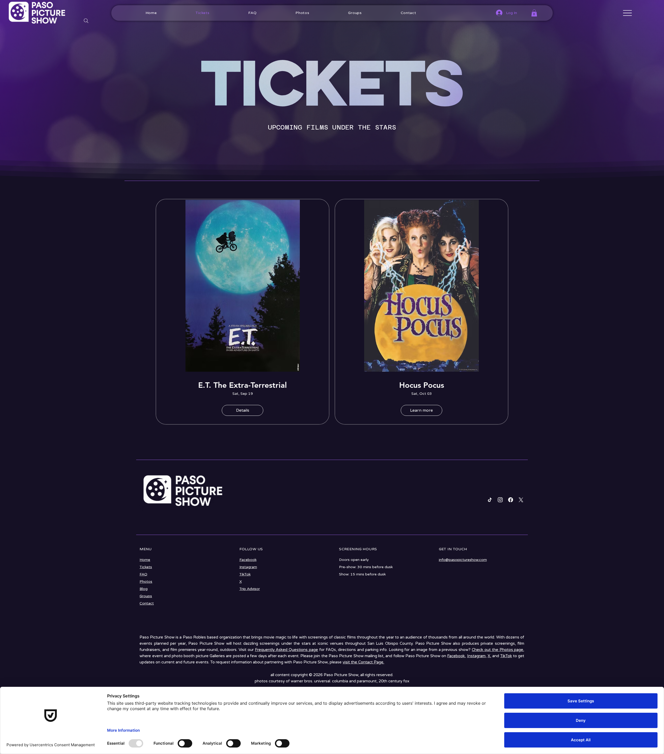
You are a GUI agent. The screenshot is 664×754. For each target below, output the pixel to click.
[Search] (86, 21)
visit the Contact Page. (363, 662)
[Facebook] (510, 500)
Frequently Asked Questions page (286, 649)
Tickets (146, 567)
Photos (146, 581)
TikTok (245, 574)
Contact (147, 603)
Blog (144, 589)
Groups (146, 596)
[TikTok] (490, 500)
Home (145, 560)
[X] (521, 500)
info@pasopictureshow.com (463, 560)
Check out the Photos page (497, 649)
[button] (534, 12)
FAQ (143, 574)
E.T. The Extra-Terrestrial (242, 385)
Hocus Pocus (421, 385)
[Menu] (627, 13)
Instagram (248, 567)
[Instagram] (500, 500)
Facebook (248, 560)
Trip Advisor (249, 589)
